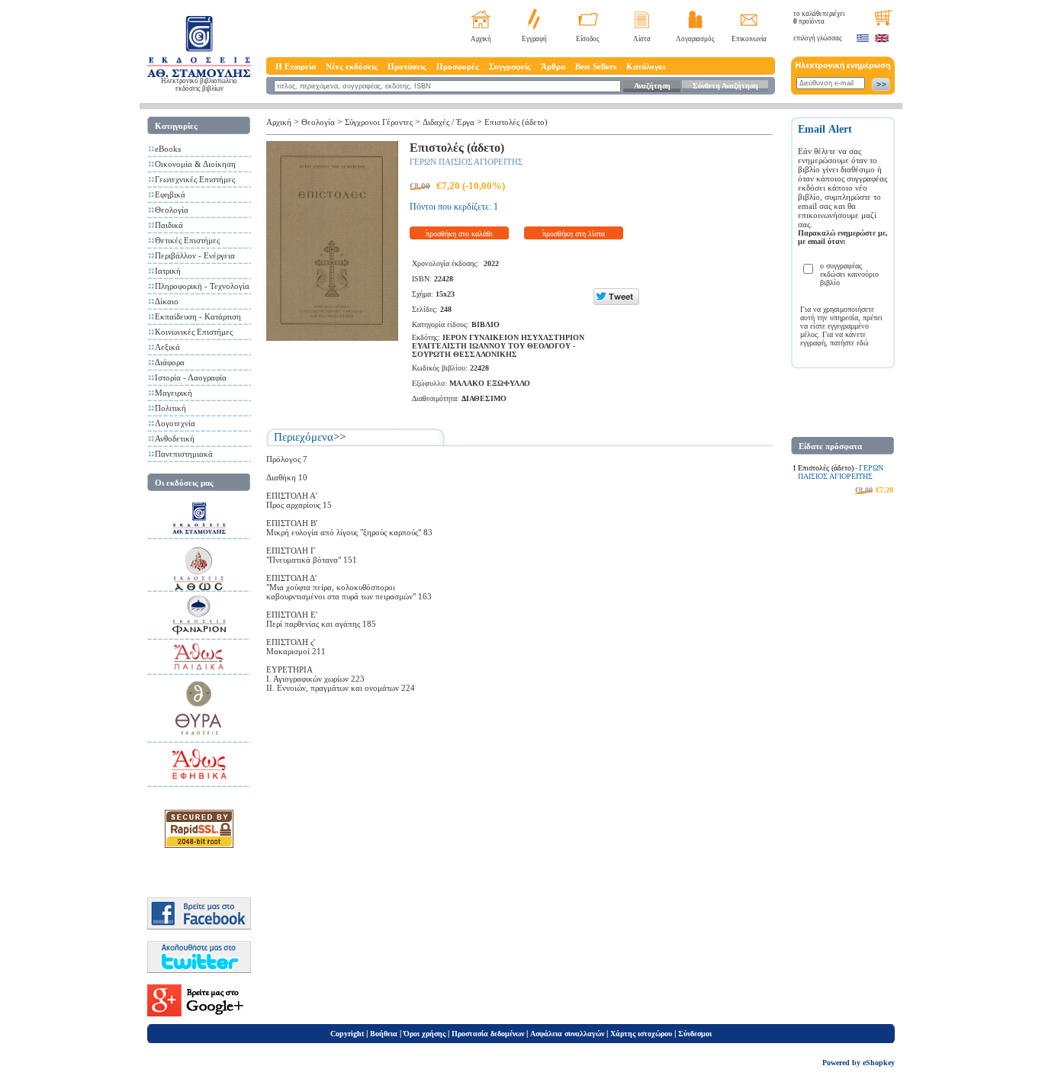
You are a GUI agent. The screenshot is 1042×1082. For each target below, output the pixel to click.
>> (339, 437)
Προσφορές (457, 66)
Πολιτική (170, 408)
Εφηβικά (170, 194)
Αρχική (481, 39)
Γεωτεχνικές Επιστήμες (195, 179)
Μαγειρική (173, 392)
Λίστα (642, 39)
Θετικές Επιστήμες (187, 240)
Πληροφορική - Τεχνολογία (202, 286)
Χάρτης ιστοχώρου (641, 1033)
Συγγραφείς (510, 66)
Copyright (347, 1033)
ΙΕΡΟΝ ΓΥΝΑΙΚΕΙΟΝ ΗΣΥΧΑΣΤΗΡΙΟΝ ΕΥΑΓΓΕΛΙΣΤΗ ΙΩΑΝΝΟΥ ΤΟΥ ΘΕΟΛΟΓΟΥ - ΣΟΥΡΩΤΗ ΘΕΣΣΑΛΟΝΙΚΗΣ (498, 345)
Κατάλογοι (645, 66)
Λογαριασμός (695, 39)
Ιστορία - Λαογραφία (191, 377)
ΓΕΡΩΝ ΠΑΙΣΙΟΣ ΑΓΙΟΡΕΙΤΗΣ (466, 161)
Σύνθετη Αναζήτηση (725, 86)
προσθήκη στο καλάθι (459, 234)
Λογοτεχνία (175, 423)
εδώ (863, 343)
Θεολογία (171, 209)
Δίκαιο (166, 301)
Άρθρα (553, 66)
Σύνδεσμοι (695, 1033)
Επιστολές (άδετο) (516, 122)
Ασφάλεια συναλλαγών (567, 1033)
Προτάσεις (407, 66)
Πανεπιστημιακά (184, 453)
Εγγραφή (534, 39)
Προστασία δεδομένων (488, 1033)
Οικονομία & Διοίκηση (195, 164)
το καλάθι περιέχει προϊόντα (818, 17)
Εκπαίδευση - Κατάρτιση (198, 316)
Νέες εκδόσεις (352, 66)
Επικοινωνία (749, 39)
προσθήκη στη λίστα (573, 234)
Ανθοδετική (175, 438)
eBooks (168, 148)
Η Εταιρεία (295, 66)
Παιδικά (169, 225)
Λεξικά (167, 347)
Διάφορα (170, 362)
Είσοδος (588, 39)
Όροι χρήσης (424, 1033)
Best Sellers (595, 66)
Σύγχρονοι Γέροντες (379, 122)
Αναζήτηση (652, 86)
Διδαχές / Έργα (448, 122)
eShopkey (879, 1062)
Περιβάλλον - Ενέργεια (195, 255)
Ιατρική (168, 270)
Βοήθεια (383, 1033)
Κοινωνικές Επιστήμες (194, 331)
